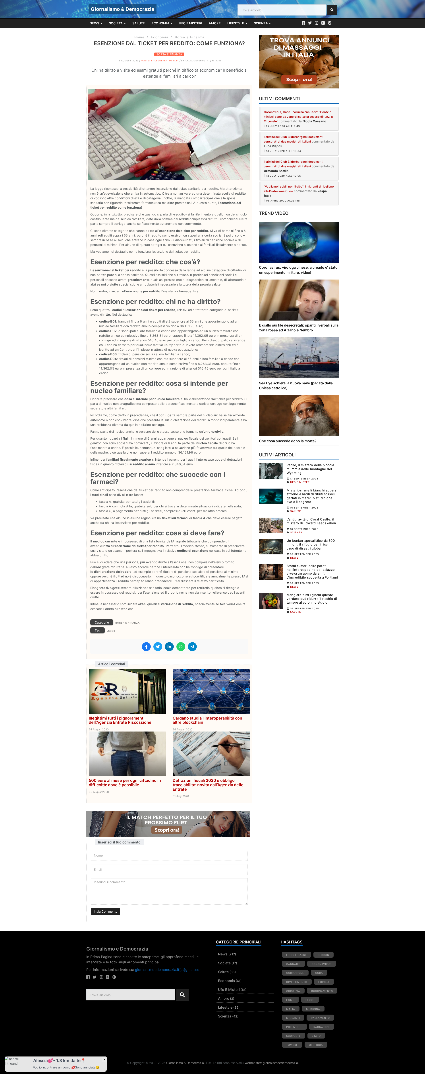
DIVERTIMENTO (296, 982)
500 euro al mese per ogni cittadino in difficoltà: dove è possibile (125, 782)
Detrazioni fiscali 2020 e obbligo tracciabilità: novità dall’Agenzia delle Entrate (208, 785)
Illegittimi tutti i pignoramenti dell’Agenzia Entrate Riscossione (120, 720)
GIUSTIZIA (293, 991)
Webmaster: (254, 1063)
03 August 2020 (99, 792)
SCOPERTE (293, 1035)
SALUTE (138, 23)
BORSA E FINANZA (169, 54)
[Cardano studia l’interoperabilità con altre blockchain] (211, 691)
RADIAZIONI (321, 1027)
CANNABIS (293, 964)
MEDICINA (313, 1009)
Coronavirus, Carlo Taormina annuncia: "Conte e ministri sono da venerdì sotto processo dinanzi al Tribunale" (298, 116)
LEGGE (111, 630)
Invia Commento (105, 911)
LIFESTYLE (236, 23)
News (223, 954)
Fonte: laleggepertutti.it (160, 60)
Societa (224, 963)
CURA (319, 972)
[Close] (104, 1059)
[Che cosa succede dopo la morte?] (299, 415)
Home (139, 37)
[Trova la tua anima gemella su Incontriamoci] (169, 824)
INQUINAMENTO (322, 991)
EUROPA (323, 982)
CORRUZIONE (295, 972)
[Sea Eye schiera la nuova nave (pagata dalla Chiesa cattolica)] (299, 357)
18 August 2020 (128, 60)
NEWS (95, 23)
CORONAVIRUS (322, 964)
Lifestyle (225, 1007)
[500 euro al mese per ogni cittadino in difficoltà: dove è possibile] (127, 753)
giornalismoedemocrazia (280, 1063)
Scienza (224, 1016)
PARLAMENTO (320, 1017)
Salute (223, 972)
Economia (159, 37)
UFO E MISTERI (190, 23)
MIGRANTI (293, 1017)
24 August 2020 (99, 729)
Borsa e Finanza (190, 37)
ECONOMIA (161, 23)
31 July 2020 (181, 796)
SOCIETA (116, 23)
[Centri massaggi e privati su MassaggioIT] (299, 61)
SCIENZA (261, 23)
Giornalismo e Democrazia (117, 949)
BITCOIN (323, 955)
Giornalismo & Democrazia (122, 9)
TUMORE (292, 1045)
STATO (316, 1035)
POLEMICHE (294, 1027)
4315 (218, 60)
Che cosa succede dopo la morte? (288, 441)
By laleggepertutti (195, 60)
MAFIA (290, 1009)
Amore (223, 998)
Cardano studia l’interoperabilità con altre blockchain (207, 720)
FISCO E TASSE (296, 955)
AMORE (215, 23)
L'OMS (290, 1000)
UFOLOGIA (316, 1045)
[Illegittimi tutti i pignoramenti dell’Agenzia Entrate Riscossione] (127, 691)
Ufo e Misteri (229, 989)
